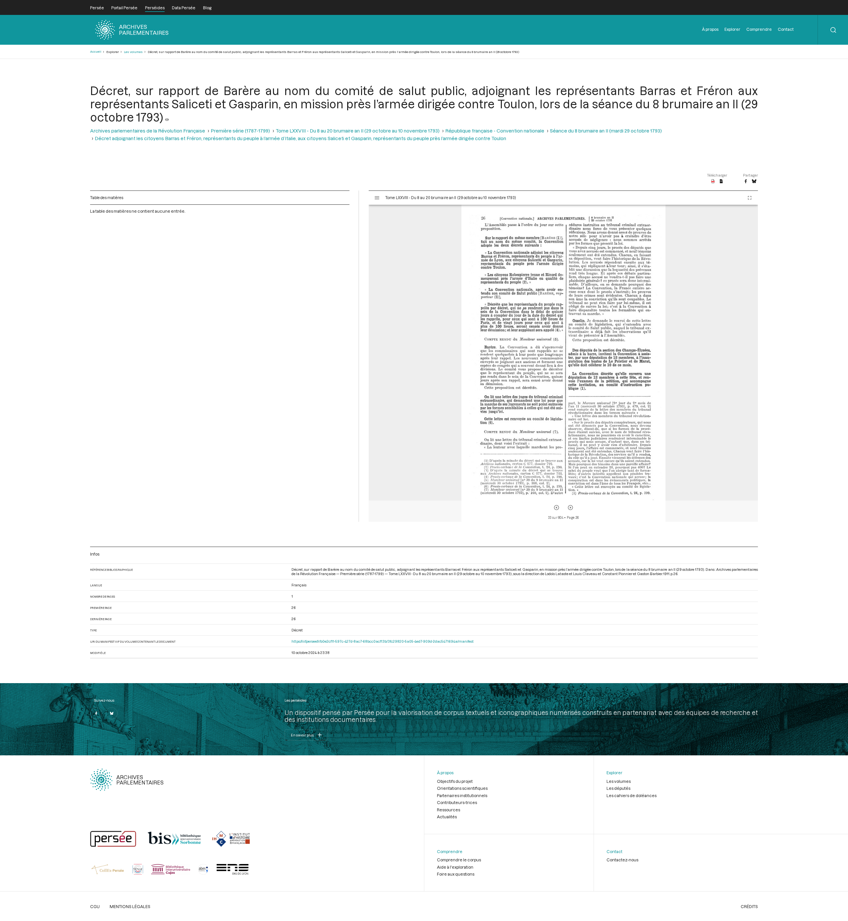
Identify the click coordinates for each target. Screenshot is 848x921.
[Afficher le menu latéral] (377, 198)
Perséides (155, 7)
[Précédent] (556, 508)
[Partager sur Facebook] (746, 181)
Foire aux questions (455, 874)
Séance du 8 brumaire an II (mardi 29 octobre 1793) (606, 131)
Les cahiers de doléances (632, 795)
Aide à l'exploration (455, 867)
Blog (207, 7)
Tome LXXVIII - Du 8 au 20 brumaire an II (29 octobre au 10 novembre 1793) (358, 131)
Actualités (447, 816)
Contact (786, 29)
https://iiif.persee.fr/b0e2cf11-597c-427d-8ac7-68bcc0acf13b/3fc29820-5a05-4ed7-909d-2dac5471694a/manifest (383, 641)
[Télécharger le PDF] (713, 181)
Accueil (95, 51)
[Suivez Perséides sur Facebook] (96, 713)
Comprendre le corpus (459, 859)
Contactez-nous (622, 859)
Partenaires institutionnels (462, 795)
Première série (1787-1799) (240, 131)
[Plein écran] (750, 198)
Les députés (618, 788)
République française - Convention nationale (494, 131)
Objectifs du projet (455, 781)
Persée (97, 7)
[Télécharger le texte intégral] (721, 181)
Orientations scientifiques (462, 788)
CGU (95, 906)
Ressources (448, 809)
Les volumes (133, 52)
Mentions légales (130, 906)
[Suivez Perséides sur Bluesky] (112, 713)
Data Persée (183, 7)
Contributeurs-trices (457, 802)
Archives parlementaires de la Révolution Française (147, 131)
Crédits (749, 906)
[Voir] (167, 117)
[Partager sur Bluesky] (754, 181)
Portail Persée (124, 7)
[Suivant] (570, 508)
